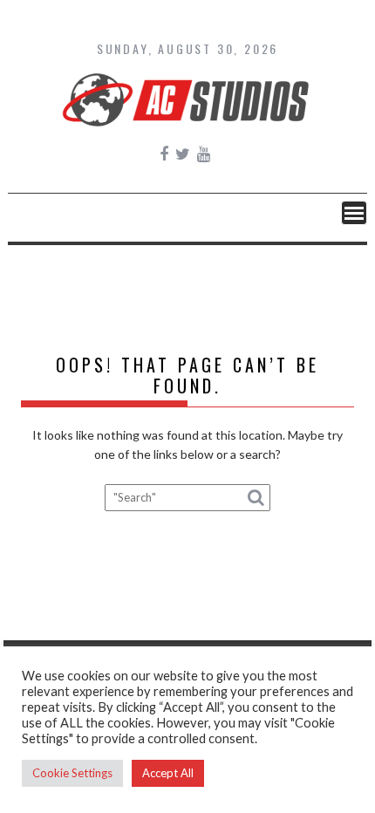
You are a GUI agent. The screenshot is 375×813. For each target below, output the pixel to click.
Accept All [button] (168, 773)
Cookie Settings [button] (72, 773)
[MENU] (354, 213)
